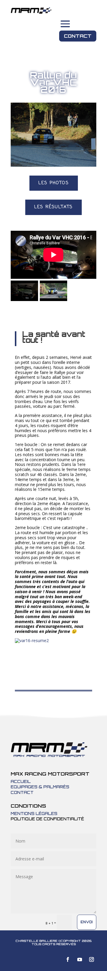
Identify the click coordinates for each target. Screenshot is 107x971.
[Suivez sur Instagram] (91, 959)
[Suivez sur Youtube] (79, 959)
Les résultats (53, 207)
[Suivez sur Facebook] (68, 959)
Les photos (53, 183)
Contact (78, 36)
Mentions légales (34, 813)
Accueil (21, 781)
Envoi (87, 922)
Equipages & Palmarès (40, 786)
